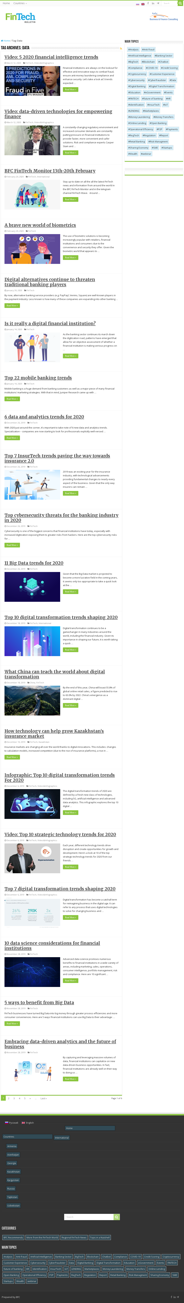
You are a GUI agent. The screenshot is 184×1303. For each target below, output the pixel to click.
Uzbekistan (13, 1205)
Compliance (136, 67)
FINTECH (134, 98)
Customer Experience (162, 74)
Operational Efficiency (141, 129)
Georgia (11, 1163)
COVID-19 (152, 67)
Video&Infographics (44, 63)
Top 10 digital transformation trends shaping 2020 (61, 617)
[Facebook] (148, 3)
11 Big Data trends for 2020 (33, 563)
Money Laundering (140, 117)
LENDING (134, 110)
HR (169, 98)
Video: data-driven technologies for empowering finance (58, 114)
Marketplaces (151, 110)
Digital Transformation (162, 86)
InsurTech (154, 104)
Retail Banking (137, 141)
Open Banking (158, 123)
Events (169, 92)
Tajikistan (12, 1197)
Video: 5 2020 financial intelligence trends (51, 57)
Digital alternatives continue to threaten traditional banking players (49, 282)
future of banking (153, 98)
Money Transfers (164, 117)
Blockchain (149, 61)
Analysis (134, 49)
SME (155, 147)
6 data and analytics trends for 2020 (44, 417)
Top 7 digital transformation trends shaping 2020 (60, 889)
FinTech (29, 63)
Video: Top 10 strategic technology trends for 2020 (60, 834)
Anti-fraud (149, 49)
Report (164, 135)
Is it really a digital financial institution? (50, 323)
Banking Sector (164, 55)
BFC (18, 1297)
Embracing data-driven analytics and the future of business (60, 1044)
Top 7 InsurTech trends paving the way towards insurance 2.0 (57, 458)
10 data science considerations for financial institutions (52, 945)
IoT (166, 104)
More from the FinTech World (42, 1237)
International (43, 176)
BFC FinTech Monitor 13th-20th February (49, 171)
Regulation (150, 135)
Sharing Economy (139, 147)
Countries (19, 3)
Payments (172, 129)
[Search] (180, 3)
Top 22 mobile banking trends (38, 378)
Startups (167, 147)
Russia (11, 1188)
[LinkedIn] (153, 3)
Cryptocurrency (138, 74)
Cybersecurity (137, 80)
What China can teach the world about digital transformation (54, 674)
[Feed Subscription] (121, 48)
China (32, 682)
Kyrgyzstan (13, 1180)
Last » (44, 1098)
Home (6, 3)
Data (173, 80)
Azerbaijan (13, 1154)
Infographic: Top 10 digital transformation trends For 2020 (59, 777)
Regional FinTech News (74, 1237)
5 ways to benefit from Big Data (39, 1002)
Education (135, 92)
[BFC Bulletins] (21, 17)
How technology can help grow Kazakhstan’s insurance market (54, 733)
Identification (137, 104)
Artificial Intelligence (140, 55)
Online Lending (138, 123)
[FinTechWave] (158, 3)
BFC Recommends (13, 1237)
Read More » (70, 89)
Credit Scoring (170, 67)
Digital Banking (137, 86)
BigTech (134, 61)
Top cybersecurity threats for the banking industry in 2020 (61, 517)
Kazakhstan (44, 742)
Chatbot (164, 61)
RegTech (134, 135)
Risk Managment (159, 141)
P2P (160, 129)
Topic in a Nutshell (100, 1237)
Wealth (133, 153)
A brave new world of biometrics (40, 225)
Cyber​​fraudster (158, 80)
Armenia (11, 1146)
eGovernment (152, 92)
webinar (146, 153)
